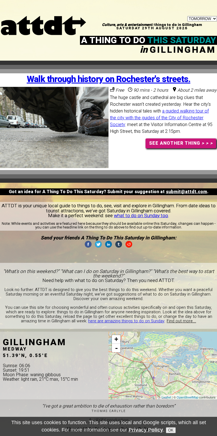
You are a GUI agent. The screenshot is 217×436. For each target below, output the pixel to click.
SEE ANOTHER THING (181, 143)
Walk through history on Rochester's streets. (108, 79)
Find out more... (181, 321)
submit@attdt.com (186, 191)
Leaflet (166, 397)
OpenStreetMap (187, 397)
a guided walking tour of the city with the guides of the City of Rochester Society (159, 118)
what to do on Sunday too (141, 215)
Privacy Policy (146, 430)
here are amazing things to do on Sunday (126, 321)
